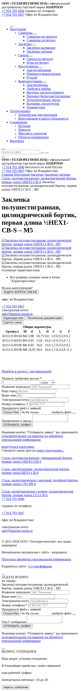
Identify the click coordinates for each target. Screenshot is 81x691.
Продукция (22, 174)
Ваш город (9, 391)
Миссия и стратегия (32, 133)
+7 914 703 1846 (13, 11)
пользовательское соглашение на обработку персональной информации (32, 437)
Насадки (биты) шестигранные (48, 96)
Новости (24, 129)
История (24, 126)
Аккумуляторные (39, 70)
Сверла (23, 55)
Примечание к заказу (17, 421)
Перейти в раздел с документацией (27, 371)
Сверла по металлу (40, 59)
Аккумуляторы (37, 85)
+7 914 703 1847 (13, 14)
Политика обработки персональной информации (36, 559)
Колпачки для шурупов (43, 103)
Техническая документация (37, 115)
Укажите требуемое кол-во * (22, 378)
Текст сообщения (14, 622)
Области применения (33, 137)
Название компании (16, 386)
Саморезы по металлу (42, 36)
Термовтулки (36, 107)
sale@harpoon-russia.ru (17, 314)
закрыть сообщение (15, 687)
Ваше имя (9, 395)
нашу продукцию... (50, 450)
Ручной (32, 77)
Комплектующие (30, 81)
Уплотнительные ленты (43, 100)
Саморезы (25, 33)
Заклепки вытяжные (41, 47)
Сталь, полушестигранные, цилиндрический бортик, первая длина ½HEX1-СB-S (39, 180)
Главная (7, 174)
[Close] (3, 574)
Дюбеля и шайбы (39, 88)
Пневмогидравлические (44, 74)
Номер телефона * (14, 605)
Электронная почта (15, 399)
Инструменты (28, 66)
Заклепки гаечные (39, 51)
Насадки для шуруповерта (45, 92)
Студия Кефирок (40, 566)
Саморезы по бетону (41, 40)
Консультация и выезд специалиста (43, 118)
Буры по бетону (38, 62)
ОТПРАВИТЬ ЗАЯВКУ (17, 425)
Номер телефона (13, 404)
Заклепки (25, 44)
